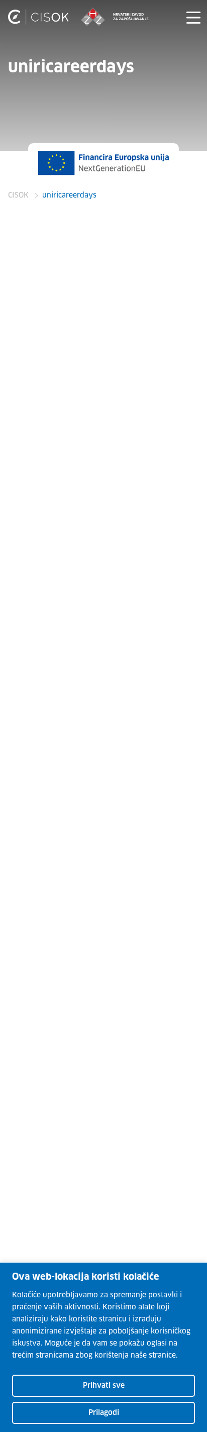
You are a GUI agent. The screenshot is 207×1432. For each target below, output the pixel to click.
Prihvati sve (104, 1385)
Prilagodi (103, 1412)
